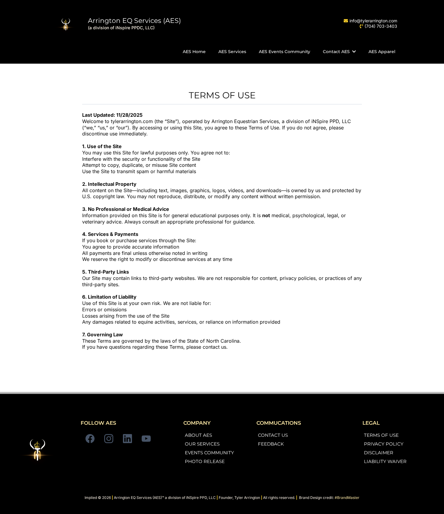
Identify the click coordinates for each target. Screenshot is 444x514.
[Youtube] (146, 438)
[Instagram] (108, 438)
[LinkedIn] (127, 438)
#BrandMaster (347, 497)
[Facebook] (90, 438)
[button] (353, 51)
